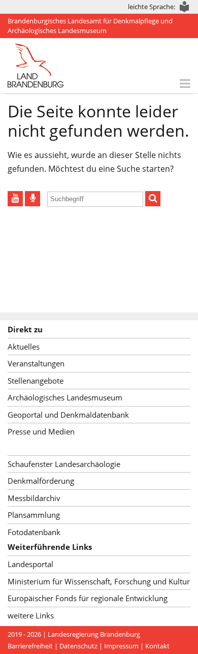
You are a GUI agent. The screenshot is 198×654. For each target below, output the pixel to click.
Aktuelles (24, 346)
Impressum (121, 645)
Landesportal (30, 564)
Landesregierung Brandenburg (94, 634)
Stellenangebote (35, 381)
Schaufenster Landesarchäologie (64, 464)
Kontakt (157, 645)
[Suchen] (152, 198)
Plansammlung (34, 515)
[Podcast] (32, 198)
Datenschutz (78, 645)
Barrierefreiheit (30, 645)
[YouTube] (15, 198)
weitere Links (31, 615)
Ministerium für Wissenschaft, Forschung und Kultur (99, 581)
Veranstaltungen (36, 363)
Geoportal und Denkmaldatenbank (68, 415)
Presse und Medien (41, 431)
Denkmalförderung (41, 481)
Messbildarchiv (34, 498)
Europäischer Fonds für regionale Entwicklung (88, 598)
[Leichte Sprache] (184, 7)
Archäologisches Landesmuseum (65, 397)
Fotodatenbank (34, 532)
